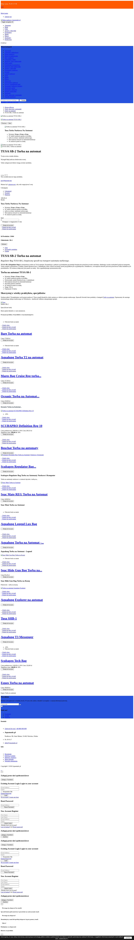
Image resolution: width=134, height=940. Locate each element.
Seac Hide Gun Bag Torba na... (21, 570)
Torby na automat (108, 297)
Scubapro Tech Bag (14, 660)
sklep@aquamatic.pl (11, 743)
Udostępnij (8, 191)
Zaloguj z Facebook (7, 779)
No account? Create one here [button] (10, 797)
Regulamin (8, 754)
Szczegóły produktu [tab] (11, 249)
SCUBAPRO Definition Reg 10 (21, 426)
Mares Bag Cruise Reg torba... (21, 376)
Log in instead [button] (5, 827)
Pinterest (7, 195)
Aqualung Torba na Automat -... (22, 542)
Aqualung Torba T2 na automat (22, 357)
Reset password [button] (18, 827)
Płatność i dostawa (10, 757)
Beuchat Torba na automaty (19, 448)
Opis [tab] (6, 248)
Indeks (3, 304)
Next (10, 123)
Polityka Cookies (10, 756)
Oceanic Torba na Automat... (20, 396)
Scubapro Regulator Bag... (18, 466)
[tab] (67, 180)
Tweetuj (7, 193)
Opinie (7, 251)
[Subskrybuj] (20, 704)
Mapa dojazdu (9, 759)
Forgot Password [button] (6, 793)
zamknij (128, 938)
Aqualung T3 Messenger (17, 637)
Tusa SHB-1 (9, 618)
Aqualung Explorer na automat (22, 600)
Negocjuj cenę (6, 180)
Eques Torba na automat (17, 683)
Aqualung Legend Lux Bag (19, 524)
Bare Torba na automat (16, 333)
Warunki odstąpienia (11, 761)
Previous (4, 123)
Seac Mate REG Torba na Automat (24, 494)
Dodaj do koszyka (7, 225)
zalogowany (12, 184)
